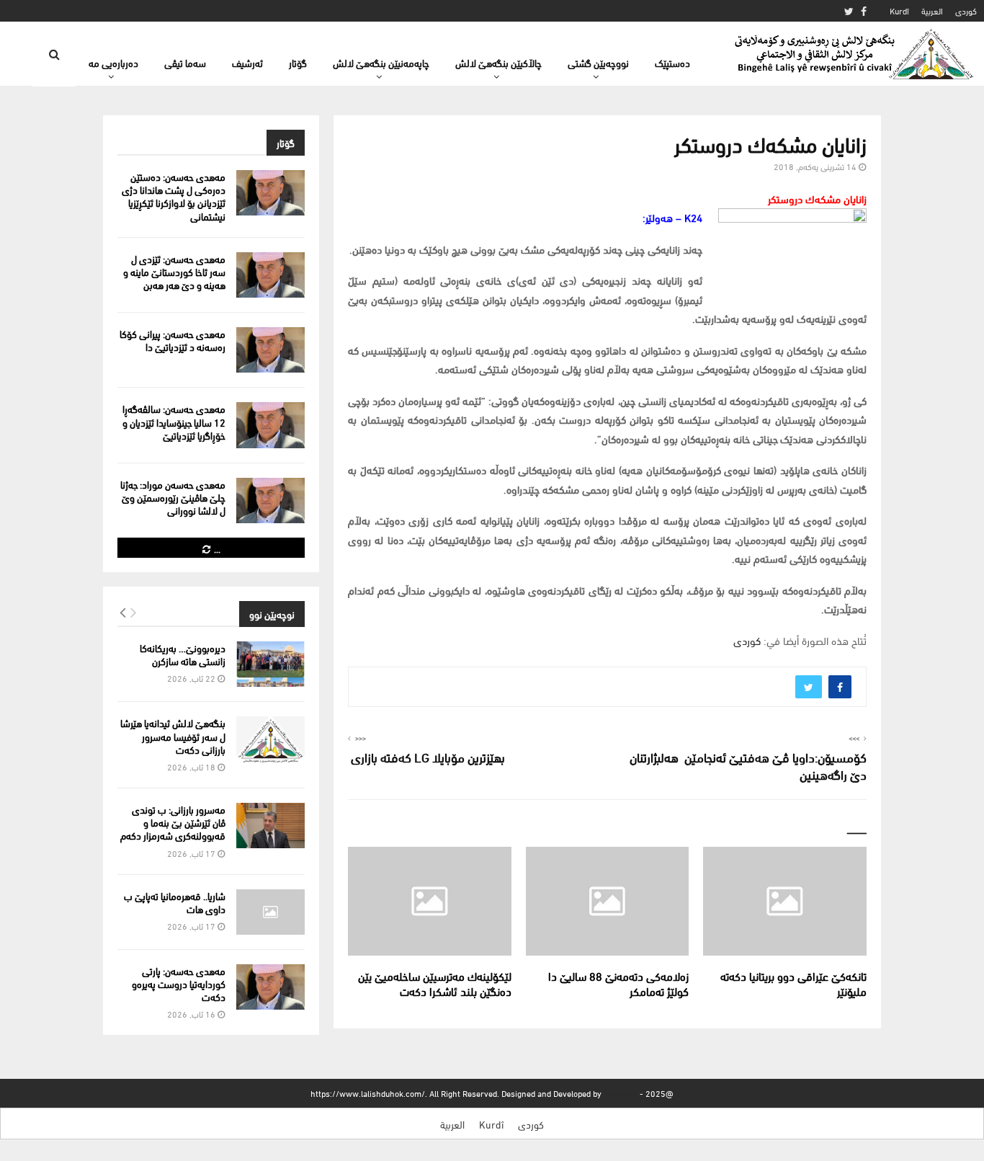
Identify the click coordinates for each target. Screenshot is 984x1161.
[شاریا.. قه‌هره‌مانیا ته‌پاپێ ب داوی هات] (270, 912)
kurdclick (621, 1093)
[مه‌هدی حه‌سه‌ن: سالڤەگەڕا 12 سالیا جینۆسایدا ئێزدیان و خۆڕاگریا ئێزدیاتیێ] (270, 425)
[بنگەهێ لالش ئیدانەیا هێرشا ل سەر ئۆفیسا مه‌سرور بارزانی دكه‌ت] (270, 739)
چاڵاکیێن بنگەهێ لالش (498, 62)
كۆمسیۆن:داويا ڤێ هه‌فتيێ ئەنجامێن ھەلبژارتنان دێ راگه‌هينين (748, 765)
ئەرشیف (247, 62)
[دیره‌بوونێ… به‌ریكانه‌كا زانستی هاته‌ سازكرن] (270, 664)
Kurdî (899, 10)
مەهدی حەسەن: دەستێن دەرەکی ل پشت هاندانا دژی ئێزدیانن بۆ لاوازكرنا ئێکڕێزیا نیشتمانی (173, 196)
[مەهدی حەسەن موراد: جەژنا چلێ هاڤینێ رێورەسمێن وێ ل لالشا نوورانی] (270, 500)
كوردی (966, 10)
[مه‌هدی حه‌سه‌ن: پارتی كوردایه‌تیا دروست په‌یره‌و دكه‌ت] (270, 987)
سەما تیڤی (185, 62)
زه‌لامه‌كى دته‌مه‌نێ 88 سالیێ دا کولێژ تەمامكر (618, 983)
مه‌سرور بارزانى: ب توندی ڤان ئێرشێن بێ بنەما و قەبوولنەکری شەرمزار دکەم (172, 821)
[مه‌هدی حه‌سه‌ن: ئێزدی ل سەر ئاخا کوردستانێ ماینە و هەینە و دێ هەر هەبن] (270, 275)
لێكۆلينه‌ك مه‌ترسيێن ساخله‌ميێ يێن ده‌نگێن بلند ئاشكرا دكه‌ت (434, 983)
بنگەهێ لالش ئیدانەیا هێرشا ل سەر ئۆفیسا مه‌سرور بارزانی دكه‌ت (172, 735)
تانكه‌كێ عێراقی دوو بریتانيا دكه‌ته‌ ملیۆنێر (793, 983)
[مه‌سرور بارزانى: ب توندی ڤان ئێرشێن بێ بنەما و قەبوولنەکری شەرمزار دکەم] (270, 825)
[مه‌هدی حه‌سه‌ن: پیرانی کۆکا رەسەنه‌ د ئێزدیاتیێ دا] (270, 350)
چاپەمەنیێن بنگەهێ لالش (381, 62)
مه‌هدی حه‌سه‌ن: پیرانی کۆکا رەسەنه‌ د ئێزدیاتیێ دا (172, 340)
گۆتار (298, 62)
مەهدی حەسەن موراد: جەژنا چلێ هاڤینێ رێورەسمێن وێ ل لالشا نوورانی (172, 496)
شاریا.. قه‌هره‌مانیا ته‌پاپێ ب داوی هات (174, 902)
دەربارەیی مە (113, 62)
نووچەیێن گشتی (598, 62)
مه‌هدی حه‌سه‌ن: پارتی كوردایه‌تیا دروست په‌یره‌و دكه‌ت (178, 983)
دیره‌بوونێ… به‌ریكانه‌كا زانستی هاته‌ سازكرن (182, 654)
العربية (932, 10)
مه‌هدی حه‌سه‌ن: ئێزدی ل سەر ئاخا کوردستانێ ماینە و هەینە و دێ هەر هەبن (174, 271)
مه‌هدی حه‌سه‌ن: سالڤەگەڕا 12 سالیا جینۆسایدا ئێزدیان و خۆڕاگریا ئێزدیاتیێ (173, 421)
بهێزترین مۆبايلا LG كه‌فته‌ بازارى (426, 756)
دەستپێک (672, 62)
